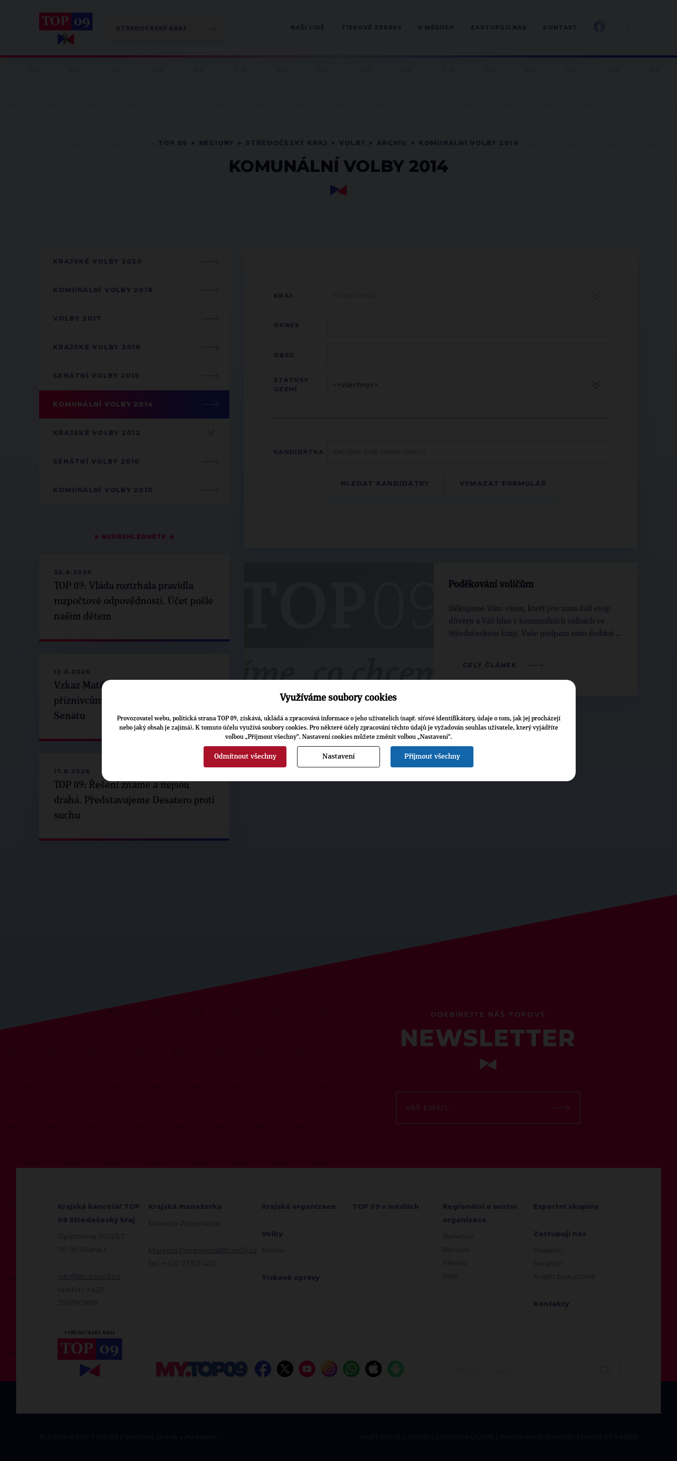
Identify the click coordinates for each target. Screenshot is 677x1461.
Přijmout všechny (432, 756)
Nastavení (338, 756)
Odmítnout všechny (245, 756)
